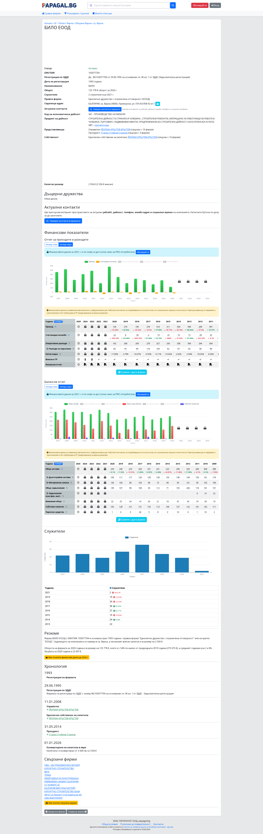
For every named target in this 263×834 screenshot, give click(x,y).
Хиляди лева (51, 244)
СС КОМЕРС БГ (52, 784)
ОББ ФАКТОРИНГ (53, 798)
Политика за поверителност (135, 824)
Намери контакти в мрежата (106, 109)
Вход (216, 5)
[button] (78, 328)
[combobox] (128, 5)
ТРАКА (47, 775)
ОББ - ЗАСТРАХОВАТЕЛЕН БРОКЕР (62, 765)
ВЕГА (46, 771)
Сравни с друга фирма (133, 372)
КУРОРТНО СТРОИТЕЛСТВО (59, 768)
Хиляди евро (66, 244)
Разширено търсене (78, 13)
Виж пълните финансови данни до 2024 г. (68, 657)
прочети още (102, 125)
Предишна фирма (56, 811)
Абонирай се (200, 5)
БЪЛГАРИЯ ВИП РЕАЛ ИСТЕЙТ (60, 788)
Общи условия (110, 824)
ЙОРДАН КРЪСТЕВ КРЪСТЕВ (115, 129)
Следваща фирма (76, 811)
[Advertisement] (131, 48)
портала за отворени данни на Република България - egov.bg (148, 827)
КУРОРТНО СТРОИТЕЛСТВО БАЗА (62, 791)
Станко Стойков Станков (114, 132)
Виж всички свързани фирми (62, 803)
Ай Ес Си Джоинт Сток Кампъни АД (63, 794)
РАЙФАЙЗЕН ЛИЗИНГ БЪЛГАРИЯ (61, 781)
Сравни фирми (52, 13)
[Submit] (91, 5)
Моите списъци (103, 13)
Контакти (158, 824)
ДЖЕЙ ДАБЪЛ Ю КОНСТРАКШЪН (61, 778)
